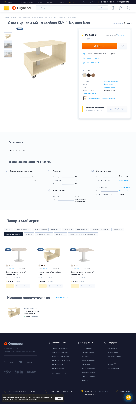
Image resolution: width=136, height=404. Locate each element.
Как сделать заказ (27, 2)
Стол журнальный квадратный (82, 273)
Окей (59, 398)
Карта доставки (113, 368)
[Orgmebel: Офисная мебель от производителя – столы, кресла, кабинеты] (21, 8)
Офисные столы (57, 364)
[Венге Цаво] (89, 75)
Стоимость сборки (93, 63)
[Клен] (84, 75)
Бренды (112, 364)
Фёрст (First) (108, 84)
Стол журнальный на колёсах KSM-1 (63, 17)
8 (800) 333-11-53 (90, 394)
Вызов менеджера (88, 360)
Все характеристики (89, 93)
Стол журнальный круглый (16, 273)
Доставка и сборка (88, 348)
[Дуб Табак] (93, 75)
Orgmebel (13, 344)
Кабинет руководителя (60, 348)
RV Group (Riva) (109, 87)
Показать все (60, 298)
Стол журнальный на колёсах (50, 273)
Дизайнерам (112, 348)
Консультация (118, 109)
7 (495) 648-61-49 (90, 391)
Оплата (39, 2)
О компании (86, 364)
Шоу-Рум (71, 2)
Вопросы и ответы (88, 372)
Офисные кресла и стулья (61, 360)
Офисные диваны (58, 368)
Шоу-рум (85, 380)
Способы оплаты (88, 352)
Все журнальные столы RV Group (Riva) (103, 98)
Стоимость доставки (94, 58)
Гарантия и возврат (89, 376)
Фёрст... (12, 268)
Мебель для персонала (60, 352)
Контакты (61, 2)
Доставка (50, 2)
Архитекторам (113, 352)
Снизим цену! (121, 35)
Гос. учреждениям (114, 356)
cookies (17, 397)
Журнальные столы (111, 81)
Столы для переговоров (60, 356)
